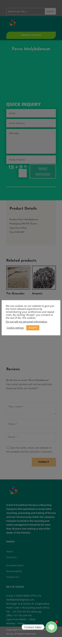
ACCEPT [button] (33, 327)
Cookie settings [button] (15, 327)
